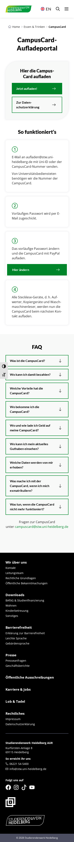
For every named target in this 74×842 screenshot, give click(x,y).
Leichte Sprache (16, 638)
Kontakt (11, 568)
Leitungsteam (14, 573)
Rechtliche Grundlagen (21, 578)
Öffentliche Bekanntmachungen (27, 583)
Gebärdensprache (17, 643)
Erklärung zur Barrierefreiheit (25, 633)
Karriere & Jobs (18, 689)
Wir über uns (16, 562)
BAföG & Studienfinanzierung (25, 600)
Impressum (13, 719)
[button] (57, 9)
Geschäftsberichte (18, 666)
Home (16, 27)
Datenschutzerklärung (20, 724)
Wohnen (11, 605)
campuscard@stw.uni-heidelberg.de (41, 526)
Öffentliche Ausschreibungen (30, 677)
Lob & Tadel (15, 701)
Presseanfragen (16, 660)
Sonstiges (12, 616)
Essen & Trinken (34, 27)
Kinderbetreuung (17, 611)
